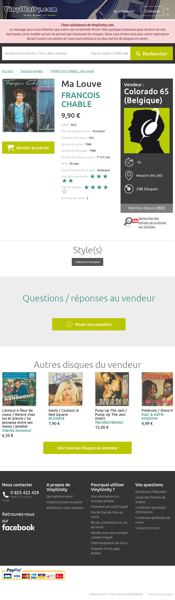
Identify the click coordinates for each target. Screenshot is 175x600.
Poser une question (93, 324)
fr (168, 9)
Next (169, 389)
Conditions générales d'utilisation (150, 510)
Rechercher (155, 54)
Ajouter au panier (32, 147)
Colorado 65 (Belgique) (146, 95)
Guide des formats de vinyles (150, 500)
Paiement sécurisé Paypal (109, 506)
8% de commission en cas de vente (109, 525)
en (167, 14)
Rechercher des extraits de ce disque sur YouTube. (152, 222)
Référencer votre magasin (65, 508)
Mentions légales (160, 594)
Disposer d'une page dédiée (105, 551)
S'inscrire (152, 11)
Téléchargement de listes (109, 543)
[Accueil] (31, 12)
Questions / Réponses (151, 491)
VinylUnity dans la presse (64, 502)
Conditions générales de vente (152, 520)
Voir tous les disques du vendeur (87, 447)
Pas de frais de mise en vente (107, 515)
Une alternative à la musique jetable (105, 499)
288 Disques (147, 189)
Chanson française (87, 262)
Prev (5, 389)
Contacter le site (147, 528)
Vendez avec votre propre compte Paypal (109, 535)
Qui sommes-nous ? (60, 496)
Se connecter (123, 11)
